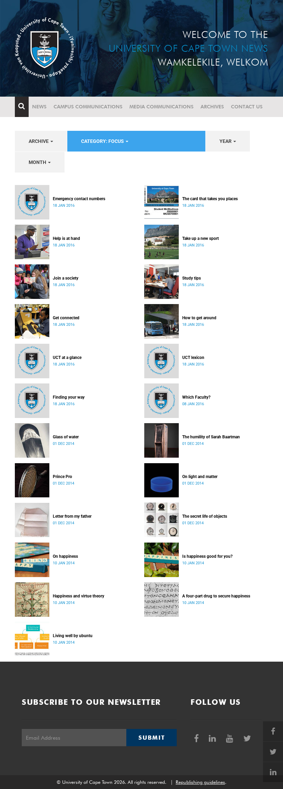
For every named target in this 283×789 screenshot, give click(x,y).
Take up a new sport (200, 238)
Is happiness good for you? (207, 556)
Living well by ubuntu (72, 635)
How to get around (199, 317)
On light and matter (199, 476)
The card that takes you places (210, 198)
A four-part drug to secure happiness (216, 596)
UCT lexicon (193, 357)
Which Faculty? (196, 397)
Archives (212, 106)
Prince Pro (62, 476)
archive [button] (39, 141)
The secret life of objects (204, 516)
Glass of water (66, 437)
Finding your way (69, 397)
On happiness (65, 556)
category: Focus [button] (103, 141)
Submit (151, 737)
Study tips (191, 278)
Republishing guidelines (200, 782)
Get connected (66, 317)
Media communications (161, 106)
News (39, 106)
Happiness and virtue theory (78, 596)
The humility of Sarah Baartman (211, 437)
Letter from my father (72, 516)
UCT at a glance (67, 357)
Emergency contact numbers (79, 198)
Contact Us (247, 106)
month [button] (38, 162)
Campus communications (88, 106)
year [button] (226, 141)
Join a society (65, 278)
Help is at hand (66, 238)
